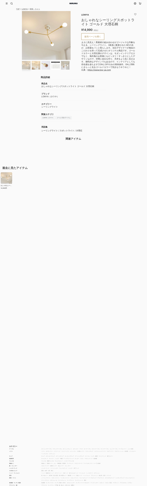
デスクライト (100, 478)
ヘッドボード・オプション (93, 473)
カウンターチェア (50, 456)
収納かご (11, 463)
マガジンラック (89, 458)
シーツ (74, 475)
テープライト (70, 480)
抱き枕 (100, 475)
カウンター (76, 449)
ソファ (11, 451)
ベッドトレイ (86, 475)
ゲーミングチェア (79, 456)
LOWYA (25, 9)
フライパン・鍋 (13, 485)
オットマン (73, 451)
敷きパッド (79, 475)
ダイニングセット (67, 449)
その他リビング (13, 470)
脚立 (52, 470)
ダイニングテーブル (46, 449)
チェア (11, 456)
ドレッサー (68, 465)
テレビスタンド (59, 461)
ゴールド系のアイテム (64, 118)
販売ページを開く (93, 36)
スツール (87, 456)
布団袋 (64, 463)
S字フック (76, 468)
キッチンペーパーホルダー (83, 482)
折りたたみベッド (73, 473)
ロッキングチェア (69, 456)
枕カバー (45, 475)
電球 (85, 480)
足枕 (104, 475)
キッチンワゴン (50, 482)
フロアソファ (110, 451)
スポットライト (67, 130)
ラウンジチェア (89, 451)
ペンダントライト (65, 478)
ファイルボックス (88, 463)
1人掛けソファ (80, 451)
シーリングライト (49, 130)
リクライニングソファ (100, 451)
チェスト (51, 458)
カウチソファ (49, 451)
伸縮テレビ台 (50, 461)
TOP (18, 9)
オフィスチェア (60, 456)
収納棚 (95, 458)
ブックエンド (70, 463)
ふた (55, 463)
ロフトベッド (58, 473)
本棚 (61, 458)
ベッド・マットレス (14, 473)
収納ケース (50, 463)
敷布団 (69, 475)
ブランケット (94, 475)
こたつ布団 (130, 449)
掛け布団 (55, 475)
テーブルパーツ (123, 449)
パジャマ (108, 475)
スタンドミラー (45, 465)
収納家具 (11, 458)
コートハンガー (54, 468)
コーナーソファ (65, 451)
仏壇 (49, 470)
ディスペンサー (94, 482)
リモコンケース (78, 463)
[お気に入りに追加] (135, 14)
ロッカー (77, 458)
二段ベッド (65, 473)
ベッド (43, 473)
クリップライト (45, 480)
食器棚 (43, 482)
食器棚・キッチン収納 (15, 482)
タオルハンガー (71, 482)
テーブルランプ (92, 478)
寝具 (10, 475)
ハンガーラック (13, 468)
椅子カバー (110, 456)
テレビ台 (11, 461)
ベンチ (92, 456)
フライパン (44, 485)
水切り (64, 482)
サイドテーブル (105, 449)
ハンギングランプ (119, 478)
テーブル (11, 449)
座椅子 (96, 456)
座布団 (126, 451)
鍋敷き (72, 485)
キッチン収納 (58, 482)
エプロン (129, 482)
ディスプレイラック (68, 458)
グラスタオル (123, 482)
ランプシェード (79, 480)
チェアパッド (102, 456)
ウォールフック (63, 468)
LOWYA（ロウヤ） (48, 118)
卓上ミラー (61, 465)
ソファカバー (132, 451)
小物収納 (59, 463)
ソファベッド (57, 451)
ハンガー (70, 468)
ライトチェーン (62, 480)
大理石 (79, 130)
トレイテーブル (114, 449)
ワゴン (82, 458)
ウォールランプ (83, 478)
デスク (81, 449)
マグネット (116, 482)
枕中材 (50, 475)
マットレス (82, 473)
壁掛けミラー (53, 465)
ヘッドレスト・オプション (48, 453)
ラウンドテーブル (57, 449)
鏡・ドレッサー (13, 465)
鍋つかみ (67, 485)
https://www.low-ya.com (99, 70)
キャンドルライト (130, 478)
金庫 (46, 470)
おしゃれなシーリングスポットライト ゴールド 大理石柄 (6, 186)
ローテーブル (87, 449)
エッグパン (51, 485)
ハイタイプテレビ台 (69, 461)
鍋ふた (63, 485)
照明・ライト (35, 9)
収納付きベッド (50, 473)
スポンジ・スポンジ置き (105, 482)
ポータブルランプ (109, 478)
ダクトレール (53, 480)
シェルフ (57, 458)
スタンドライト (75, 478)
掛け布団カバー (63, 475)
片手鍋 (56, 485)
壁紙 (42, 470)
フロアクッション (119, 451)
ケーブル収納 (96, 463)
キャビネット (44, 458)
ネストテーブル (96, 449)
